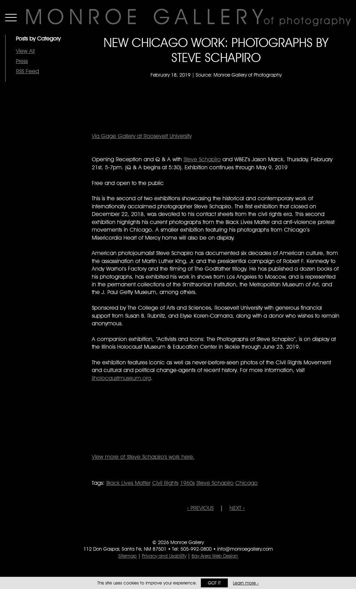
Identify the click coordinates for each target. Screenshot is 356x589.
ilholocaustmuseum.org (121, 378)
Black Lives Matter (128, 483)
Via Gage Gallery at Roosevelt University (142, 136)
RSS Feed (27, 71)
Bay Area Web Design (215, 556)
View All (25, 51)
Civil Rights (165, 483)
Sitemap (127, 556)
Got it (214, 583)
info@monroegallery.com (245, 549)
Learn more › (246, 583)
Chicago (246, 483)
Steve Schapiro (202, 159)
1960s (187, 483)
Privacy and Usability (164, 556)
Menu (11, 17)
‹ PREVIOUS (200, 508)
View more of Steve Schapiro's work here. (143, 457)
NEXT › (237, 508)
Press (22, 61)
